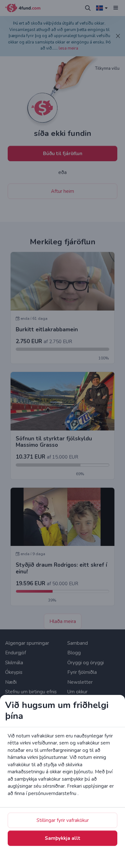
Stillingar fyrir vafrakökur (63, 820)
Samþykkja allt (62, 838)
